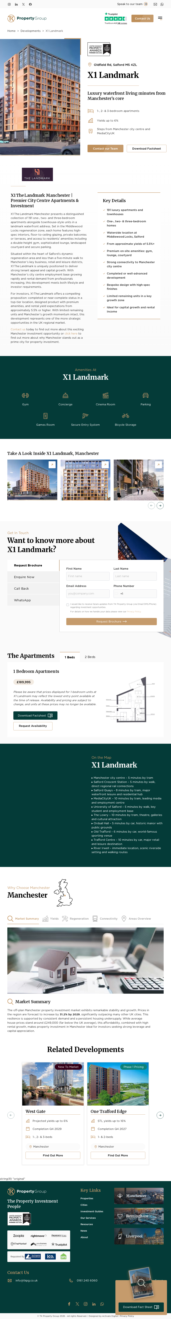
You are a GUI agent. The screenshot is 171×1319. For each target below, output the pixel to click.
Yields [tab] (54, 918)
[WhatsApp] (162, 4)
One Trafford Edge (109, 1111)
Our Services (88, 1218)
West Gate (35, 1111)
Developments (31, 30)
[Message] (155, 4)
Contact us (18, 329)
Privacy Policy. (134, 612)
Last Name (121, 568)
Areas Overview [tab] (140, 918)
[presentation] (151, 505)
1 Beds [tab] (70, 657)
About (84, 1237)
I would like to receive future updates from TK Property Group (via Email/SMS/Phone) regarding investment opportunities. (113, 608)
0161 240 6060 (87, 1280)
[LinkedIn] (16, 4)
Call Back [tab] (21, 588)
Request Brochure (108, 621)
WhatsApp (22, 600)
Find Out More (44, 1156)
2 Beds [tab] (90, 656)
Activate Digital (110, 1316)
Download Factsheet (146, 148)
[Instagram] (9, 4)
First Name (74, 568)
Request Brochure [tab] (28, 565)
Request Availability (33, 725)
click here (71, 333)
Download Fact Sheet (137, 1306)
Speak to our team (130, 4)
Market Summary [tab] (27, 918)
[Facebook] (30, 4)
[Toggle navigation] (160, 18)
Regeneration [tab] (79, 918)
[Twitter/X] (23, 4)
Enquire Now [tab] (24, 576)
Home (11, 30)
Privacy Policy (127, 1316)
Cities (83, 1205)
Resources (86, 1224)
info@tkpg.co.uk (27, 1280)
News (83, 1230)
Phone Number (124, 585)
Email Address (76, 585)
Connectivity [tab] (109, 918)
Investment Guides (91, 1211)
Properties (86, 1198)
